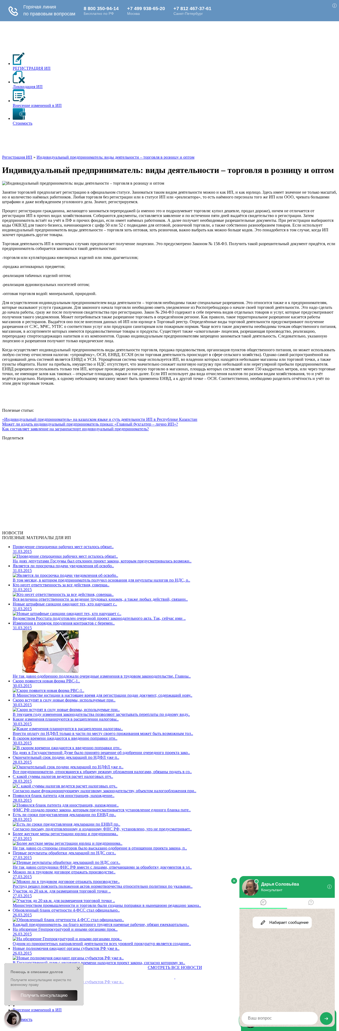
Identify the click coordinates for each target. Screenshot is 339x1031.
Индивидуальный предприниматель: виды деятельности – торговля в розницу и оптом (115, 157)
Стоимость (22, 1019)
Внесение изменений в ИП (37, 1010)
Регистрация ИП (17, 157)
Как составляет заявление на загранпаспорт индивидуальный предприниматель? (75, 429)
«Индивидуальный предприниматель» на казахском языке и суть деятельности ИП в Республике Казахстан (99, 419)
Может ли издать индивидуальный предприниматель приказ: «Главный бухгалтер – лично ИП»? (90, 424)
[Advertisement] (98, 142)
